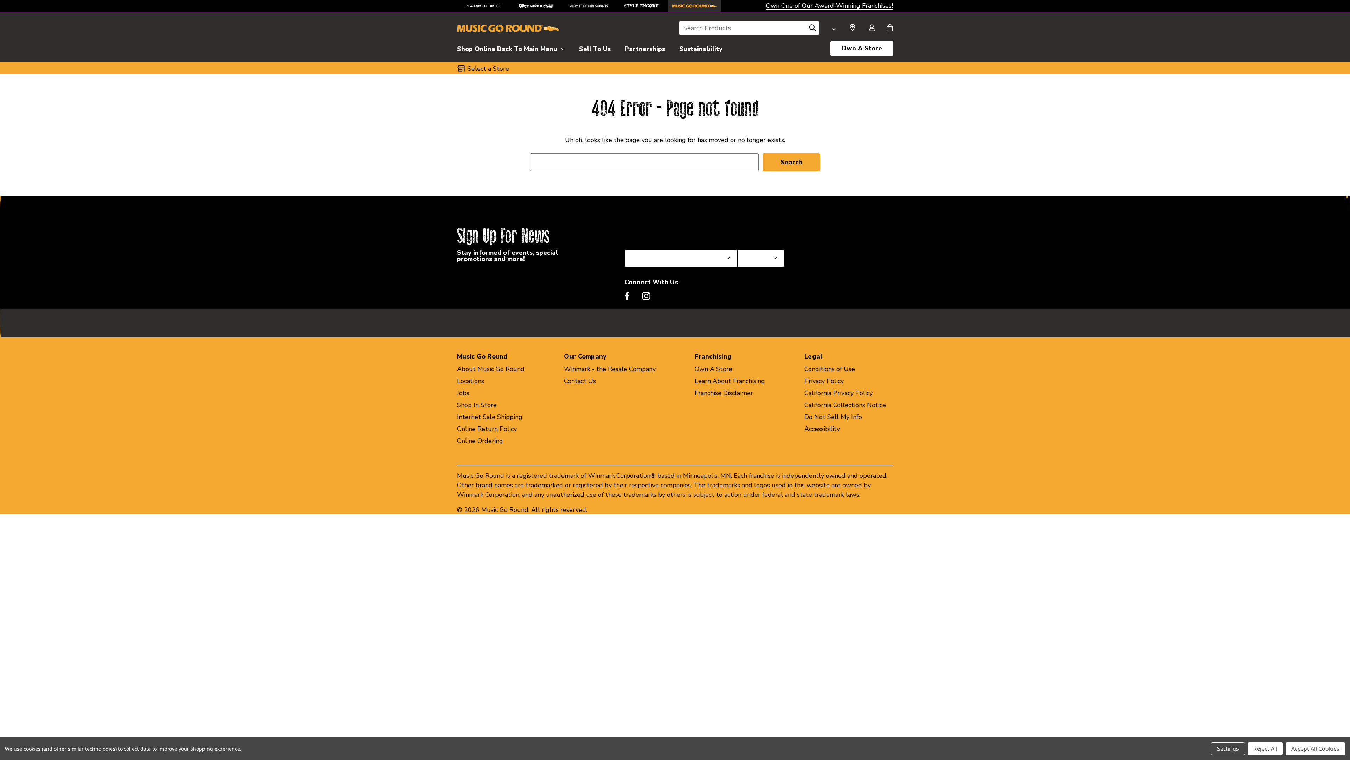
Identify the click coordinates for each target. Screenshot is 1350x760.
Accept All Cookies (1315, 749)
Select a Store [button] (488, 68)
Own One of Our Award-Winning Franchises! (829, 5)
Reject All (1265, 749)
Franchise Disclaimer (724, 393)
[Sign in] (871, 28)
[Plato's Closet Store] (483, 6)
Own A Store (861, 48)
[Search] (812, 30)
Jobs (463, 393)
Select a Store (758, 232)
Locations (470, 381)
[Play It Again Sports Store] (588, 6)
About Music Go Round (491, 369)
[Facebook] (627, 296)
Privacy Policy (824, 381)
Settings (1228, 749)
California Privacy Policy (838, 393)
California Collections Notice (845, 405)
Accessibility (822, 429)
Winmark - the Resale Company (610, 369)
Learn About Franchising (730, 381)
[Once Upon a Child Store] (536, 6)
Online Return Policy (487, 429)
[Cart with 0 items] (889, 28)
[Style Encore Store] (641, 6)
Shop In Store (477, 405)
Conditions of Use (829, 369)
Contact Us (580, 381)
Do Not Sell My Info (833, 417)
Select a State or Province (662, 232)
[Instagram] (646, 296)
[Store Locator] (852, 28)
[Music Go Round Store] (694, 6)
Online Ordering (480, 441)
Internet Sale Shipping (489, 417)
